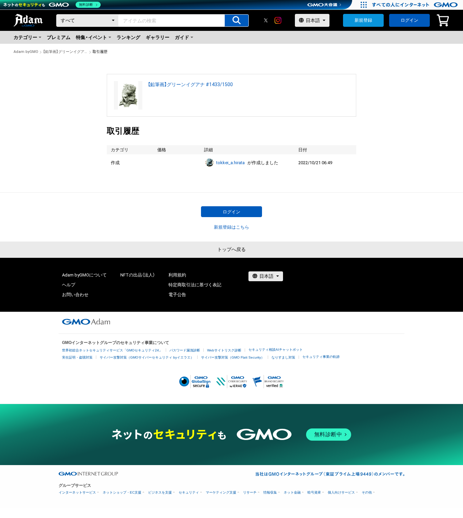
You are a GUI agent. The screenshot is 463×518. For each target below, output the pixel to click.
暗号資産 (314, 492)
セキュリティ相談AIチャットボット (275, 349)
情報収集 (270, 492)
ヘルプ (68, 284)
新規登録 (363, 20)
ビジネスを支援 (160, 492)
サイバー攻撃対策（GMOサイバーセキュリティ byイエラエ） (147, 357)
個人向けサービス (341, 492)
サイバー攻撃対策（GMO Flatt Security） (232, 357)
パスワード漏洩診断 (184, 350)
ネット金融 (292, 492)
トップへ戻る (231, 249)
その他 (367, 492)
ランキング (128, 37)
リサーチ (250, 492)
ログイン (409, 20)
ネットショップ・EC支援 (122, 492)
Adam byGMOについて (84, 274)
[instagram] (278, 20)
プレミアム (59, 37)
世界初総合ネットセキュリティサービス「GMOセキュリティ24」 (112, 350)
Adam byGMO (26, 52)
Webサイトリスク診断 (224, 350)
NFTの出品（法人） (137, 274)
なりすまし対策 (283, 357)
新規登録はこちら (231, 227)
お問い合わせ (75, 294)
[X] (265, 20)
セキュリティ (189, 492)
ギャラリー (157, 37)
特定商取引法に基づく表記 (194, 284)
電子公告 (177, 294)
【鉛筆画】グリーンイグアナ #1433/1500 (65, 52)
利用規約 (177, 274)
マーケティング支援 (221, 492)
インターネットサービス (77, 492)
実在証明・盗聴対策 (77, 357)
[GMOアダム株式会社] (86, 322)
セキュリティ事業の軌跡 (321, 357)
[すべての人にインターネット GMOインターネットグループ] (415, 4)
